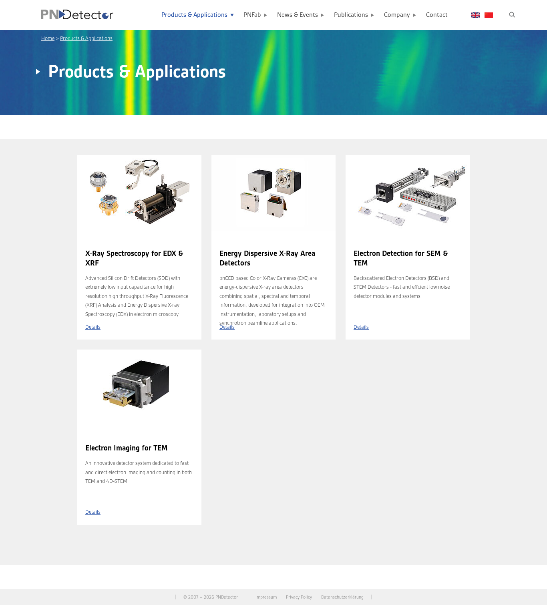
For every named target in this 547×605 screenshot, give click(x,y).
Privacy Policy (299, 597)
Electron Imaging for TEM (126, 448)
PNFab (252, 15)
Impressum (266, 597)
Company (397, 15)
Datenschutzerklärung (342, 597)
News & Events (297, 15)
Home (47, 38)
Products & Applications (194, 15)
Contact (437, 15)
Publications (351, 15)
